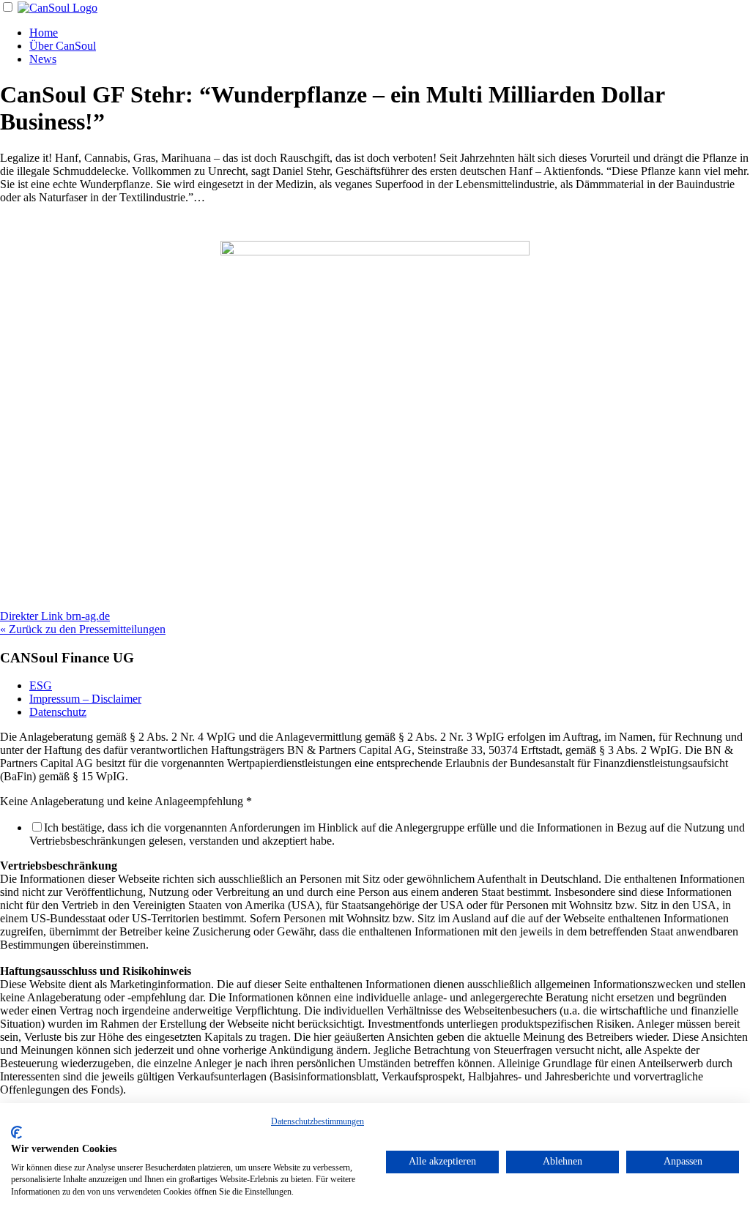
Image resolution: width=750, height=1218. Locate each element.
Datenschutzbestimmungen (317, 1121)
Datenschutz (57, 712)
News (42, 59)
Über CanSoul (62, 46)
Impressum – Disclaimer (85, 698)
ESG (40, 685)
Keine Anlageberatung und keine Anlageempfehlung (126, 801)
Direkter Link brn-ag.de (55, 616)
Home (43, 32)
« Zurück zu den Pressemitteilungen (83, 629)
